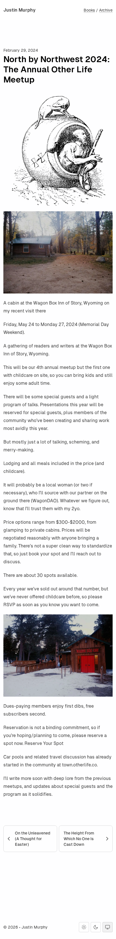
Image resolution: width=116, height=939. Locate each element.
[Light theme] (84, 927)
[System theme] (107, 927)
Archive (106, 10)
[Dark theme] (96, 927)
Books (89, 10)
